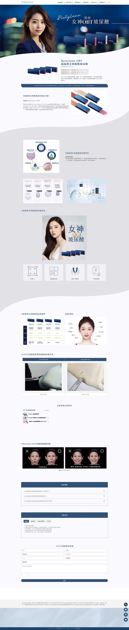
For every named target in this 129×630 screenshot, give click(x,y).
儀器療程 (77, 2)
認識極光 (60, 2)
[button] (64, 491)
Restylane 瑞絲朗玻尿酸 (33, 414)
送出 (64, 580)
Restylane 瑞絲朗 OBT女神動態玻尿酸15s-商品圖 (37, 417)
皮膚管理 (85, 2)
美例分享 (94, 2)
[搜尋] (109, 2)
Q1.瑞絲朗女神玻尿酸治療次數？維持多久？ (37, 491)
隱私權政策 (77, 628)
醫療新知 (102, 2)
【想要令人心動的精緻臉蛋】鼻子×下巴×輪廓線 (37, 421)
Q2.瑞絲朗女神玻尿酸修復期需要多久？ (36, 496)
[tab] (36, 414)
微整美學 (69, 2)
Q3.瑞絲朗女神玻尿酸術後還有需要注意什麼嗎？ (38, 501)
